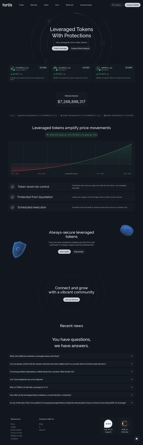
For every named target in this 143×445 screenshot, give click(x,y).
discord (42, 430)
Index (46, 5)
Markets (34, 5)
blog (41, 424)
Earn (57, 5)
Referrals (69, 5)
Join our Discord (71, 300)
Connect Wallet (133, 5)
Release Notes (16, 436)
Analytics (14, 439)
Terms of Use (16, 433)
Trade (21, 5)
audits (13, 427)
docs (13, 424)
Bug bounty (78, 252)
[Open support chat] (137, 439)
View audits (64, 252)
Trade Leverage (60, 48)
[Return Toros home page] (7, 4)
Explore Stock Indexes (80, 48)
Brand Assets (16, 430)
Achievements (86, 5)
